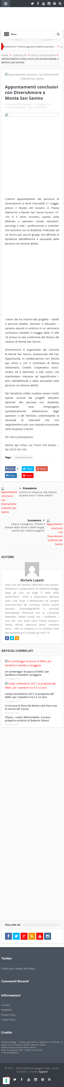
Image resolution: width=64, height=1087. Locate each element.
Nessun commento (37, 107)
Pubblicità (6, 1009)
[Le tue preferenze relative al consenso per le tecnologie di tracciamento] (6, 1080)
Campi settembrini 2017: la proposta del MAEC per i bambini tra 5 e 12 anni (29, 695)
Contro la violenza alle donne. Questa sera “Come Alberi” (38, 493)
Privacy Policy (8, 1014)
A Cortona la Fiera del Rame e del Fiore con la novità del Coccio (31, 707)
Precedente (30, 488)
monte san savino (23, 457)
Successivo (34, 520)
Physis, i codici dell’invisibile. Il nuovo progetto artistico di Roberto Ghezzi (28, 719)
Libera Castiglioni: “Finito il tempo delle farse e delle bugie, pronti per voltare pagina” (25, 527)
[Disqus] (32, 777)
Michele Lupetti (32, 580)
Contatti (5, 1005)
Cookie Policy (8, 1019)
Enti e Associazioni (17, 107)
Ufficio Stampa (24, 104)
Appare (43, 1071)
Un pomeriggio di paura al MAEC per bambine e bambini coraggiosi (27, 673)
